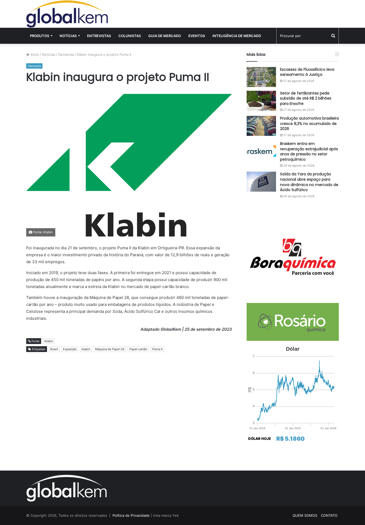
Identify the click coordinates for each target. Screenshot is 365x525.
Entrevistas (99, 36)
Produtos (39, 36)
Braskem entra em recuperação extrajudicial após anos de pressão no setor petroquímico (309, 151)
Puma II (157, 349)
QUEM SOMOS (305, 515)
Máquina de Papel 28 (109, 349)
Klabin (48, 341)
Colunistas (129, 36)
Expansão (70, 349)
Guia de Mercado (164, 36)
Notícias (68, 36)
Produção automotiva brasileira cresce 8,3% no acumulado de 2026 (309, 123)
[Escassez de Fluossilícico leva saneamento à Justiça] (261, 77)
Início (34, 54)
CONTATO (329, 515)
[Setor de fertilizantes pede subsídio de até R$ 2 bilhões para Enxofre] (261, 101)
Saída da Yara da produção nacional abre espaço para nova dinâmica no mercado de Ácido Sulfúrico (309, 181)
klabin (86, 349)
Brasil (54, 349)
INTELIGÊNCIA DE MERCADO (236, 36)
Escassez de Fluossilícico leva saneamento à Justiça (307, 72)
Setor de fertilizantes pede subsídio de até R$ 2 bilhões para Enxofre (305, 98)
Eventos (196, 36)
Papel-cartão (138, 349)
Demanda (66, 54)
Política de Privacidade (131, 515)
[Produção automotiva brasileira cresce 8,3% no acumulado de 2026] (261, 126)
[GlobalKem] (67, 13)
